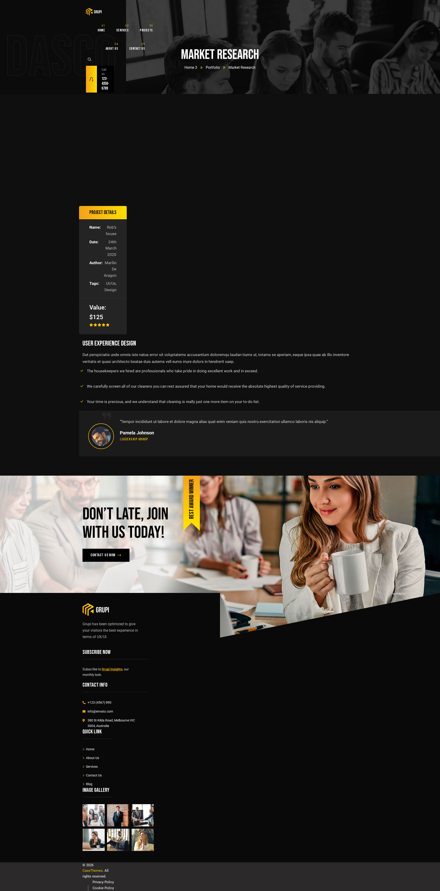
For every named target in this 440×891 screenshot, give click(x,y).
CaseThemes (92, 871)
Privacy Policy (103, 882)
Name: (95, 227)
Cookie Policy (103, 888)
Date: (94, 242)
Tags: (94, 283)
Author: (95, 262)
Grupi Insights (112, 669)
